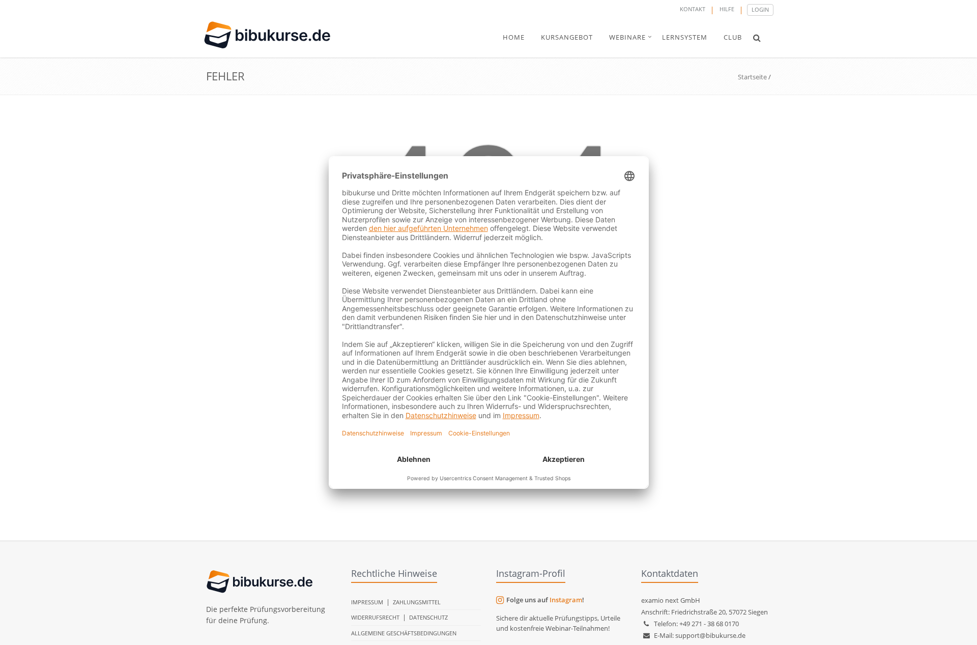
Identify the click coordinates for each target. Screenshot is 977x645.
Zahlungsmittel (417, 602)
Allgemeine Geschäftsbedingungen (403, 633)
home (514, 37)
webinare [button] (627, 37)
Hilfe (727, 9)
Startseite (752, 76)
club (733, 37)
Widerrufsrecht (375, 617)
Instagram (566, 599)
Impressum (367, 602)
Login (760, 9)
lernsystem (684, 37)
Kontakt (692, 9)
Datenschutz (428, 617)
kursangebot (567, 37)
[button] (757, 37)
